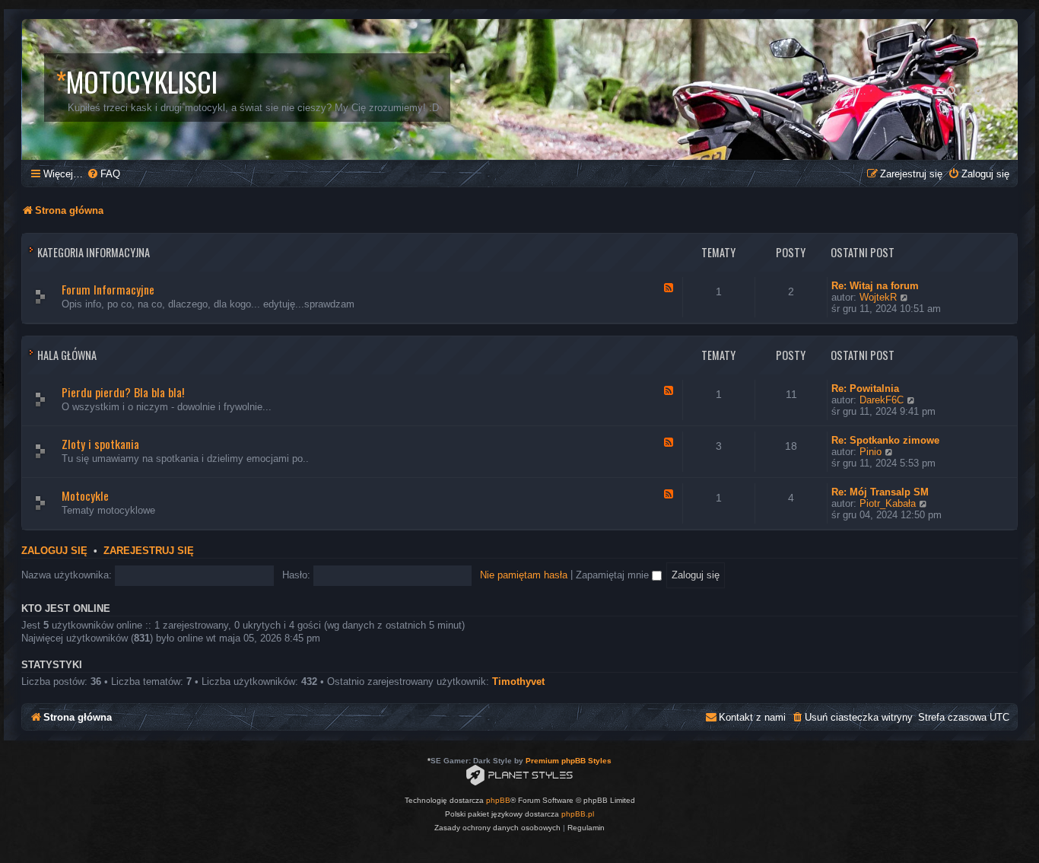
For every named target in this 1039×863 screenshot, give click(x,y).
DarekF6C (881, 400)
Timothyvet (518, 681)
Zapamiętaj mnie (614, 575)
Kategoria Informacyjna (93, 252)
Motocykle (85, 495)
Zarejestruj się (148, 551)
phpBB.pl (577, 814)
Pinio (870, 451)
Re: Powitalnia (865, 388)
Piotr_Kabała (887, 503)
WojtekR (878, 297)
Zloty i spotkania (100, 444)
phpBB (498, 800)
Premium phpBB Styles (569, 760)
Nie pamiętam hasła (523, 575)
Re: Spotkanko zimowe (885, 440)
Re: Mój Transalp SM (880, 492)
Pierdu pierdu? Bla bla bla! (123, 392)
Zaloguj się (54, 551)
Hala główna (67, 355)
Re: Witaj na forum (875, 285)
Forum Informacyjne (108, 289)
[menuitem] (103, 174)
